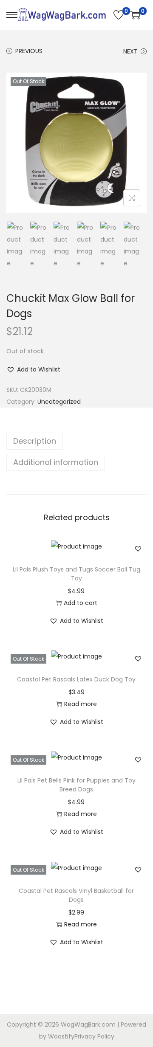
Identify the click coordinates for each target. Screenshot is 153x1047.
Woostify (61, 1036)
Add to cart (80, 603)
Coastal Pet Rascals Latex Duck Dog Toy (76, 679)
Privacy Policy (94, 1036)
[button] (33, 369)
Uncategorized (59, 401)
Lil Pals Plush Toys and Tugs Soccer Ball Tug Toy (76, 574)
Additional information (55, 462)
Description (34, 441)
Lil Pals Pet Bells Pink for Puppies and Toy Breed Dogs (76, 785)
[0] (118, 15)
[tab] (76, 441)
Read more (80, 704)
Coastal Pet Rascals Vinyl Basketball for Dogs (76, 895)
